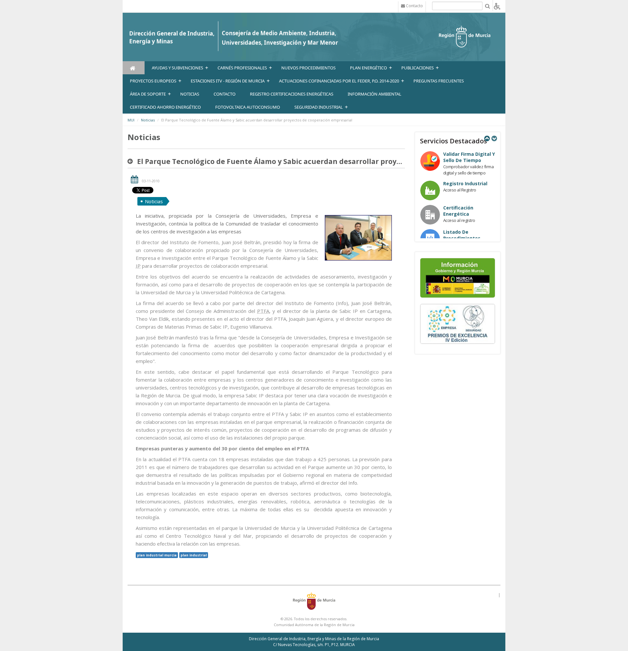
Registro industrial (465, 183)
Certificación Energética (458, 211)
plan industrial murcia (157, 555)
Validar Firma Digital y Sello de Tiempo (469, 157)
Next (494, 138)
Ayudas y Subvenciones (177, 68)
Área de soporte (148, 94)
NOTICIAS (189, 94)
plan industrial (194, 555)
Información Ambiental (374, 94)
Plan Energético (368, 68)
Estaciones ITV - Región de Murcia (228, 81)
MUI (131, 120)
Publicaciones (417, 68)
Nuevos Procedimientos (308, 68)
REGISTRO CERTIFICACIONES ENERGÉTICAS (291, 94)
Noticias (148, 120)
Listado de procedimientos (461, 235)
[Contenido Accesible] (497, 6)
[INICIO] (134, 67)
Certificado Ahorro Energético (165, 107)
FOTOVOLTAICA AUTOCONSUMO (247, 107)
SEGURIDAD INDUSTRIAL (318, 107)
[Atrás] (131, 161)
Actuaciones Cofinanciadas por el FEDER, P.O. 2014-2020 (339, 81)
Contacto (225, 94)
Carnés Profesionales (242, 68)
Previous (486, 138)
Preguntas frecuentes (438, 81)
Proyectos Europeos (153, 81)
